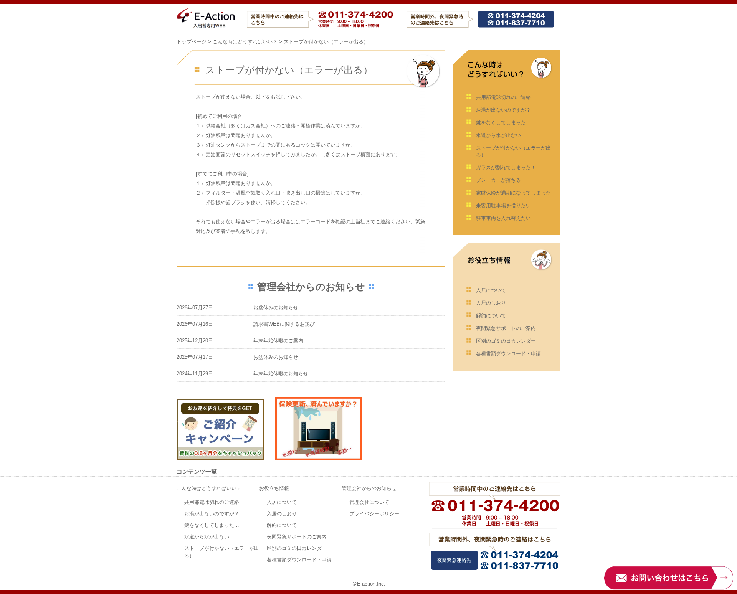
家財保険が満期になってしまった (513, 193)
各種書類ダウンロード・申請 (508, 353)
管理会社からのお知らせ (369, 488)
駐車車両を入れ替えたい (503, 218)
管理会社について (369, 502)
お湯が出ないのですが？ (503, 110)
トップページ (192, 42)
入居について (491, 290)
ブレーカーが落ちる (498, 180)
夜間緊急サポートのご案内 (506, 328)
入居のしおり (491, 303)
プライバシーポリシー (374, 513)
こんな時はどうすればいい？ (245, 42)
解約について (491, 315)
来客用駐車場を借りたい (503, 205)
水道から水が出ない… (501, 135)
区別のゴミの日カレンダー (506, 341)
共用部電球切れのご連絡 (503, 97)
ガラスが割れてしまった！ (506, 167)
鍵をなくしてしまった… (503, 122)
